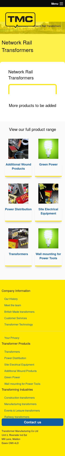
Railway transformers (16, 417)
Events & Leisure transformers (22, 410)
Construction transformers (19, 398)
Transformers (12, 352)
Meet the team (12, 305)
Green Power (12, 377)
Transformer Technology (18, 324)
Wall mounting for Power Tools (22, 384)
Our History (11, 299)
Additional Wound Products (20, 371)
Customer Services (15, 318)
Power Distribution (15, 358)
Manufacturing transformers (20, 404)
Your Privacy (11, 338)
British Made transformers (19, 312)
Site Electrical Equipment (19, 364)
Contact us (32, 422)
